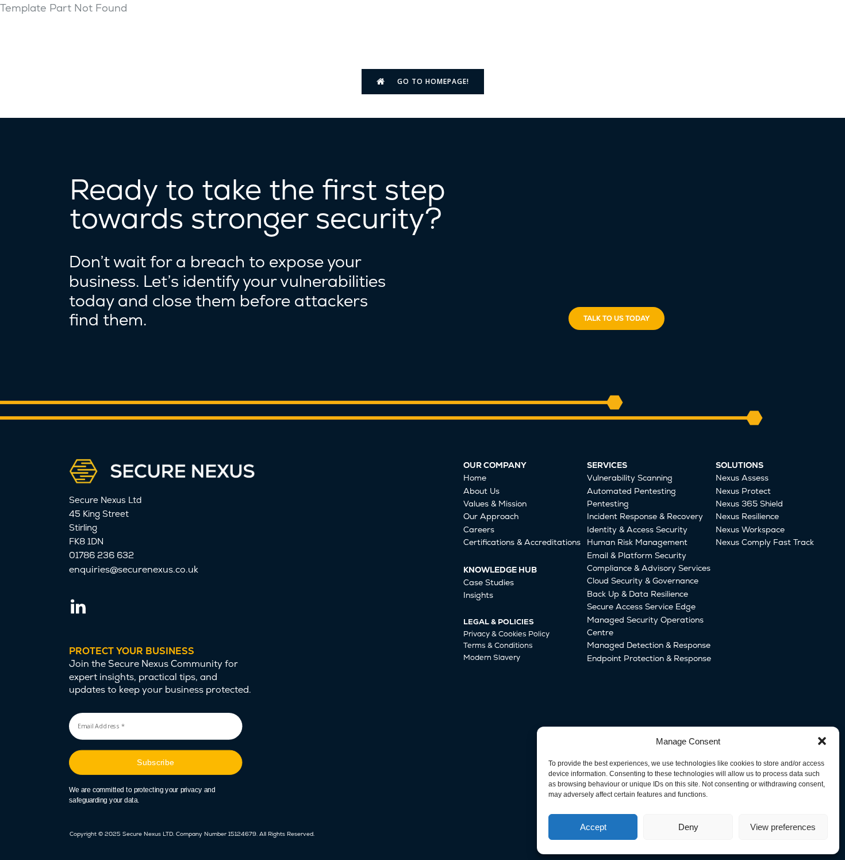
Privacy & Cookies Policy (506, 634)
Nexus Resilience (747, 516)
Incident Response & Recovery (645, 516)
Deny (688, 827)
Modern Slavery (491, 657)
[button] (822, 741)
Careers (478, 529)
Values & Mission (495, 503)
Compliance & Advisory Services (648, 568)
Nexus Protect (743, 491)
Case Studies (488, 582)
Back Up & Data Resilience (637, 594)
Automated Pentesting (631, 491)
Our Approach (490, 516)
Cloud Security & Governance (642, 580)
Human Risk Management (637, 542)
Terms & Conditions (498, 645)
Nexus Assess (742, 478)
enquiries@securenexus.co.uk (133, 569)
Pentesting (608, 503)
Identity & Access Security (637, 529)
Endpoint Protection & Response (649, 658)
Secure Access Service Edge (641, 606)
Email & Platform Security (636, 555)
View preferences (783, 827)
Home (474, 478)
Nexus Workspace (750, 529)
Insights (478, 595)
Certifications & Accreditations (522, 542)
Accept (593, 827)
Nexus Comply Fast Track (765, 542)
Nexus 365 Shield (749, 503)
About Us (481, 491)
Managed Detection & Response (648, 645)
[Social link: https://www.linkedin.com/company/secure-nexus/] (82, 607)
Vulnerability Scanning (630, 478)
